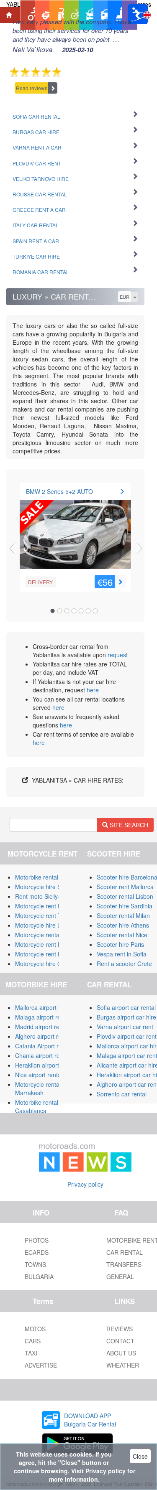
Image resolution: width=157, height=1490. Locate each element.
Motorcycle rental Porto (46, 935)
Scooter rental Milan (123, 915)
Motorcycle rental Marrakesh (38, 1088)
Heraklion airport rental (45, 1065)
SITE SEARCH (128, 825)
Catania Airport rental (43, 1046)
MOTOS (35, 1329)
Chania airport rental (42, 1055)
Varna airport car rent (125, 1026)
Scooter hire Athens (123, 925)
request (118, 655)
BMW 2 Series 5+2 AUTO (59, 491)
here (93, 690)
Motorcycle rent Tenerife (47, 915)
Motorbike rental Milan (44, 877)
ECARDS (37, 1252)
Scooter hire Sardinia (124, 906)
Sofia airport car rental (126, 1007)
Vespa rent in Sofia (122, 954)
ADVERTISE (41, 1365)
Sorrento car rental (122, 1094)
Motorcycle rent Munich (46, 954)
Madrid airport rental (42, 1026)
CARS (33, 1341)
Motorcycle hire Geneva (46, 963)
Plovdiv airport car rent (127, 1036)
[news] (85, 1156)
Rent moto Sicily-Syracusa (50, 896)
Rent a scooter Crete (124, 963)
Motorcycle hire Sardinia (47, 886)
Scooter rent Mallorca (125, 886)
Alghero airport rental (43, 1036)
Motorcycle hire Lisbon (45, 925)
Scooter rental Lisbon (125, 896)
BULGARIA (39, 1276)
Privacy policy (85, 1184)
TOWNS (35, 1264)
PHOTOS (37, 1240)
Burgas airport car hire (126, 1017)
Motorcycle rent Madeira (47, 944)
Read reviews (31, 88)
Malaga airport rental (42, 1017)
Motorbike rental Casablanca (36, 1106)
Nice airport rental (38, 1074)
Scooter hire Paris (120, 944)
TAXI (31, 1353)
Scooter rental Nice (122, 935)
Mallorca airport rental (44, 1007)
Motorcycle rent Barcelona (50, 906)
